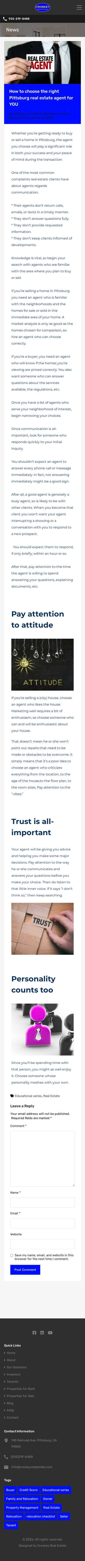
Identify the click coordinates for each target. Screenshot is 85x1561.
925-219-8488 (19, 19)
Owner (47, 1499)
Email (15, 1213)
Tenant (11, 1525)
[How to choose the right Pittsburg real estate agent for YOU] (42, 62)
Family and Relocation (22, 1499)
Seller (64, 1516)
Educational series (56, 114)
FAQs (10, 1410)
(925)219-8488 (22, 1457)
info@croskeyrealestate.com (31, 1467)
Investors (13, 1374)
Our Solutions (17, 1367)
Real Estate (17, 118)
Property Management (22, 1507)
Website (16, 1234)
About (11, 1360)
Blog (10, 1403)
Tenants (12, 1381)
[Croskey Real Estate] (42, 10)
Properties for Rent (21, 1388)
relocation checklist (41, 1516)
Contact (12, 1417)
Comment (18, 1126)
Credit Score (29, 1490)
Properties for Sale (20, 1396)
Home (11, 1353)
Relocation (14, 1516)
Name (15, 1192)
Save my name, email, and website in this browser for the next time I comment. (44, 1257)
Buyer (10, 1490)
